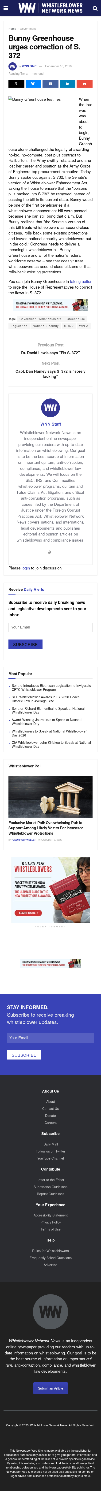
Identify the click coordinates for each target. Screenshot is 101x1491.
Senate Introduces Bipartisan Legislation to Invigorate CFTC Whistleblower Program (51, 687)
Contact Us (50, 1108)
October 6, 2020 (51, 839)
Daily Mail (50, 1144)
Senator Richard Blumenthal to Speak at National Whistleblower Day (48, 710)
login (26, 568)
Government (28, 28)
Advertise (51, 1264)
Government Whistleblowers (40, 319)
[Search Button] (95, 8)
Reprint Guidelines (50, 1193)
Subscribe (25, 644)
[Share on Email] (85, 84)
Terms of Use (51, 1229)
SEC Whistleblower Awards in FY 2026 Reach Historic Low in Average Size (46, 699)
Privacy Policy (50, 1222)
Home (12, 28)
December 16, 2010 (58, 66)
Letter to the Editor (50, 1179)
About (50, 1101)
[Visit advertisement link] (50, 305)
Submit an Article (50, 1388)
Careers (51, 1122)
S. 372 (69, 326)
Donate (50, 1115)
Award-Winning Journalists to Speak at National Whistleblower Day (47, 721)
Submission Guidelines (50, 1186)
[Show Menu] (6, 8)
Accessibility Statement (51, 1215)
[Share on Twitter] (16, 84)
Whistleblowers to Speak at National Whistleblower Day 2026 (49, 733)
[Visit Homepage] (50, 8)
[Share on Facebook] (50, 84)
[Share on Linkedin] (68, 84)
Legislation (19, 326)
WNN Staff (29, 66)
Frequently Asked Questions (51, 1257)
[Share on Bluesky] (34, 84)
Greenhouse (76, 319)
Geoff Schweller (24, 839)
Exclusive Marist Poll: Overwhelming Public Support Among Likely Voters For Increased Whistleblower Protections (46, 828)
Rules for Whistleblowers (50, 1250)
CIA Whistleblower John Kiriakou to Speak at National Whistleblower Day (51, 744)
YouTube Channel (50, 1158)
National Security (46, 326)
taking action (81, 281)
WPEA (83, 326)
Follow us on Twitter (50, 1151)
